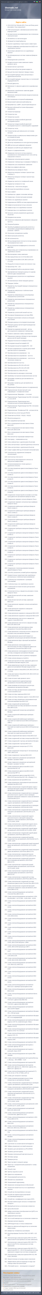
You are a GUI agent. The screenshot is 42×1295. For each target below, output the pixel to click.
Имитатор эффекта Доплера (16, 167)
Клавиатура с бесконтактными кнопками (20, 197)
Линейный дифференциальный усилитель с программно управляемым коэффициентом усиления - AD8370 (21, 228)
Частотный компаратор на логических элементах (23, 1218)
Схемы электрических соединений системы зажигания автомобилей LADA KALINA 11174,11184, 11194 (21, 1099)
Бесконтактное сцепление (16, 67)
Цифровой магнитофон (15, 1216)
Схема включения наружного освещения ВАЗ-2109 (23, 616)
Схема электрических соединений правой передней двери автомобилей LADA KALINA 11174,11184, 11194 (21, 866)
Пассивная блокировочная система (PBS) (20, 315)
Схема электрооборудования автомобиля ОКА (22, 1042)
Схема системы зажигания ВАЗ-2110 (19, 694)
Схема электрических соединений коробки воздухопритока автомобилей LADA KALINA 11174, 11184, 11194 (23, 839)
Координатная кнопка (14, 217)
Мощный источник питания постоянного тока (21, 264)
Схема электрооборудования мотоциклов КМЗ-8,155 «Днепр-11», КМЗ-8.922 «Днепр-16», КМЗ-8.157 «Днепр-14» (22, 1066)
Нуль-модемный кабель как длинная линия (21, 269)
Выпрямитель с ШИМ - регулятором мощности (22, 104)
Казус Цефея (12, 192)
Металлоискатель (13, 238)
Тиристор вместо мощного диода (18, 1162)
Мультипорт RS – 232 (14, 266)
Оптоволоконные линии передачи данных (20, 280)
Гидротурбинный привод (15, 140)
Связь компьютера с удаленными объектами (21, 442)
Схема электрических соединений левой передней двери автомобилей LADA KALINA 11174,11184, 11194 (23, 845)
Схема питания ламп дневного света (19, 678)
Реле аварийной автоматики (16, 421)
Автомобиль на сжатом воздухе (17, 38)
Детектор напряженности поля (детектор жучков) (23, 142)
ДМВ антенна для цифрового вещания (19, 145)
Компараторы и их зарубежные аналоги (20, 210)
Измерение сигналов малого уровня (19, 159)
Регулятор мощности (14, 418)
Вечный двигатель (13, 83)
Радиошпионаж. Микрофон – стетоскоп (20, 394)
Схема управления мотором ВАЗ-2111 (19, 780)
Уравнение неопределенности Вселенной (20, 1185)
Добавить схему (13, 2)
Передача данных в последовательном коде (21, 322)
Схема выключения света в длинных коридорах (22, 655)
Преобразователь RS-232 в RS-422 (18, 365)
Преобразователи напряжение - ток (19, 353)
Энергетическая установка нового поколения (21, 1259)
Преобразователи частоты (16, 363)
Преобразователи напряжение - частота (20, 355)
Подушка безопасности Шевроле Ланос (20, 340)
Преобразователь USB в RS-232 (17, 370)
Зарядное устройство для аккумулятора (20, 148)
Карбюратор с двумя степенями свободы (20, 194)
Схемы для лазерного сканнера (17, 1075)
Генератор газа (12, 114)
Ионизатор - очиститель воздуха (18, 186)
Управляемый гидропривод (16, 1182)
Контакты (4, 2)
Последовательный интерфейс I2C (18, 343)
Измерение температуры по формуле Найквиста (23, 162)
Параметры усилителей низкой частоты (20, 312)
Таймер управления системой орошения (20, 1146)
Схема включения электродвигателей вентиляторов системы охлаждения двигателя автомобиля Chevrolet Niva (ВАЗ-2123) (22, 646)
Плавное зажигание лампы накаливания (20, 333)
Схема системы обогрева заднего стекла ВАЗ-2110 (23, 697)
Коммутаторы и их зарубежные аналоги (20, 207)
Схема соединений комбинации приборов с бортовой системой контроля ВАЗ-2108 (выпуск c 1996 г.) (23, 720)
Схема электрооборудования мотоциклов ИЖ (22, 1062)
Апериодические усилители (16, 59)
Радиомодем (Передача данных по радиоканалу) (23, 387)
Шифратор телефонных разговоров (19, 1231)
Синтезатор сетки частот (15, 457)
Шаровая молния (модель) (16, 1221)
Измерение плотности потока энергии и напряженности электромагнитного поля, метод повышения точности (22, 154)
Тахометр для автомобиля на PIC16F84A (20, 1149)
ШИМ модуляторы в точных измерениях (20, 1223)
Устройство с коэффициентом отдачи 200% (21, 1199)
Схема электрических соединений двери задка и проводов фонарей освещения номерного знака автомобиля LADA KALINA (22, 788)
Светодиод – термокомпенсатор (17, 439)
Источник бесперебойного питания (18, 189)
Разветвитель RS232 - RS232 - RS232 (19, 415)
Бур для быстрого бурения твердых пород (20, 72)
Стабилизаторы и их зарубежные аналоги (20, 584)
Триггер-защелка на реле (15, 1172)
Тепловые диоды (13, 1157)
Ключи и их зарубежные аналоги (17, 200)
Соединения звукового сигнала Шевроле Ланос (22, 499)
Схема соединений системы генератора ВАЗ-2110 (23, 738)
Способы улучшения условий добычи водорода (22, 572)
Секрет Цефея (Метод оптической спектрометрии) (23, 450)
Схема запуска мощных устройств (18, 658)
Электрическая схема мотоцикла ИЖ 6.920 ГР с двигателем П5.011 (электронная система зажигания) (22, 1244)
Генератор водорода (14, 111)
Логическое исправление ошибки (18, 233)
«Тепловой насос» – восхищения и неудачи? (21, 1266)
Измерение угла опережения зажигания (20, 164)
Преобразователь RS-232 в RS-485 (18, 368)
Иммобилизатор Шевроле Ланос (18, 170)
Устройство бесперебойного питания (19, 1192)
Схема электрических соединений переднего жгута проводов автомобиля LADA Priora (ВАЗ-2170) (21, 860)
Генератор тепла (13, 128)
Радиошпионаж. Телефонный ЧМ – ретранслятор (23, 410)
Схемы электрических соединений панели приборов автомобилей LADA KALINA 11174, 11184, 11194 (21, 1093)
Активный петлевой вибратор (17, 41)
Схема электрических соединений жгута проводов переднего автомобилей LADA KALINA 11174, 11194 (23, 811)
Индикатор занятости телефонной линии (20, 181)
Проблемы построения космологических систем (22, 376)
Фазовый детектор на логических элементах (21, 1206)
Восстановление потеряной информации (20, 99)
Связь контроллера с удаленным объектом (21, 447)
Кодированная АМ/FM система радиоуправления (23, 202)
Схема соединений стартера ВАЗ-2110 (19, 743)
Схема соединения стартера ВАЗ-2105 (20, 755)
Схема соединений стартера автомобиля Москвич (23, 741)
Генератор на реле (13, 117)
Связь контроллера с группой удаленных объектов (23, 444)
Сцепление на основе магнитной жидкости (21, 1143)
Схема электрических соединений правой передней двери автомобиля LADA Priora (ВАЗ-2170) (20, 872)
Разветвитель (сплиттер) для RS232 (19, 413)
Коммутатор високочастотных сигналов (20, 205)
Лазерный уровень (13, 224)
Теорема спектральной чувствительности (20, 1154)
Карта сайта (23, 2)
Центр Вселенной (13, 1209)
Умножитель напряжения (15, 1179)
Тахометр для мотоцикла (15, 1151)
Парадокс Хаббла (13, 283)
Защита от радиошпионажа (16, 150)
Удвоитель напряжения (15, 1174)
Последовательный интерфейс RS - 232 (20, 346)
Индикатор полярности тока (16, 184)
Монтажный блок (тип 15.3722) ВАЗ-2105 (20, 257)
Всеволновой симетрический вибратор (19, 102)
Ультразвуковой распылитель (17, 1177)
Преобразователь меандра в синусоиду (20, 373)
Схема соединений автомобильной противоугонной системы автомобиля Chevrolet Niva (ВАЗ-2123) (22, 705)
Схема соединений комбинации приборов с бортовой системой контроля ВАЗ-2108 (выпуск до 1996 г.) (23, 726)
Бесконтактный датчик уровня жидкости (20, 69)
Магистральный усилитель (16, 236)
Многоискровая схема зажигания (18, 254)
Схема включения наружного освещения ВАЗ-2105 (23, 613)
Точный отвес (12, 1169)
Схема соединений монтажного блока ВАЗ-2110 (22, 736)
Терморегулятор (13, 1159)
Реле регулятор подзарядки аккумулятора (20, 436)
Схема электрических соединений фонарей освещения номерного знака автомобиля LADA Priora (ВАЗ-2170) (22, 887)
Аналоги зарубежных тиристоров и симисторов (22, 44)
